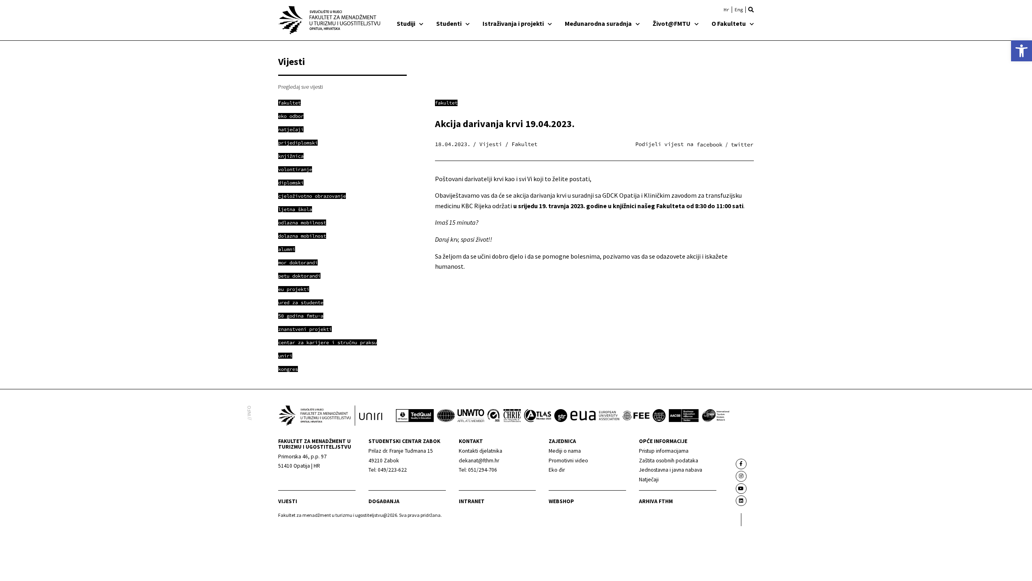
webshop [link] (561, 501)
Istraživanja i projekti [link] (513, 23)
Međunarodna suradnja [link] (598, 23)
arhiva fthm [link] (656, 501)
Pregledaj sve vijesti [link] (300, 86)
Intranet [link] (472, 501)
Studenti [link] (449, 23)
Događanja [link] (383, 501)
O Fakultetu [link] (729, 23)
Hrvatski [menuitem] (726, 10)
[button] (751, 10)
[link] (1021, 50)
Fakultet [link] (446, 103)
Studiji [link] (406, 23)
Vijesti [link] (287, 501)
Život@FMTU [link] (672, 23)
